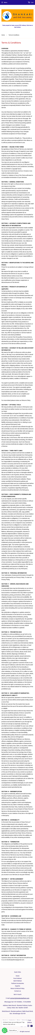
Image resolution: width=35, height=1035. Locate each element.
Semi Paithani (17, 981)
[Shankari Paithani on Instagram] (28, 1026)
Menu (5, 2)
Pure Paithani (17, 978)
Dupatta (17, 986)
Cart (32, 2)
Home (3, 35)
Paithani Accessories (17, 983)
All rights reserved (25, 1031)
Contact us (17, 991)
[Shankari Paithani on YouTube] (32, 1026)
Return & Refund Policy (17, 988)
